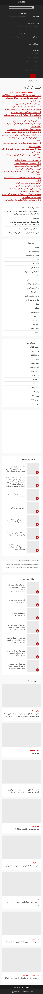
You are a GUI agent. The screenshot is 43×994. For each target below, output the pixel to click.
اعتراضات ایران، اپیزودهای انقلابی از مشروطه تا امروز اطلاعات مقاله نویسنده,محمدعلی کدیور (33, 588)
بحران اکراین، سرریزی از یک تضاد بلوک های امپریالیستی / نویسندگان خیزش (33, 547)
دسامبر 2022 (34, 347)
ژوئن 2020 (35, 375)
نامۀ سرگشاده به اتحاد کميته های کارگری (26, 106)
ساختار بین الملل (33, 57)
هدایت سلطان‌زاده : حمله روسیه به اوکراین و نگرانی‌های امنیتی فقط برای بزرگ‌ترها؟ (33, 469)
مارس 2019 (35, 400)
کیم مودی (36, 218)
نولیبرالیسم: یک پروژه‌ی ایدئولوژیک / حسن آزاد (21, 923)
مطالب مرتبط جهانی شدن (17, 37)
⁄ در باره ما (16, 987)
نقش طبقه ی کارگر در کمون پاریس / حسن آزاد (24, 233)
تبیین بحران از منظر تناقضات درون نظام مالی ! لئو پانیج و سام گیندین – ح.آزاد (33, 640)
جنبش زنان (35, 263)
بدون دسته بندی (34, 251)
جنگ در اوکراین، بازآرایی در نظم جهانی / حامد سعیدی (33, 521)
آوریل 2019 (35, 396)
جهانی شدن (35, 276)
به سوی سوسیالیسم (32, 255)
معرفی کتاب (35, 328)
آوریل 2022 (35, 351)
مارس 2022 (35, 355)
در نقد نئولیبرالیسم (33, 288)
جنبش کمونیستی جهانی (31, 272)
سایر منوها (36, 50)
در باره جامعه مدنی (33, 280)
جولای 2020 (35, 371)
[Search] (38, 76)
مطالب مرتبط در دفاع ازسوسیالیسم (27, 26)
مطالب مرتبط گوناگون (31, 70)
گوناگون (35, 65)
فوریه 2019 (35, 404)
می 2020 (36, 379)
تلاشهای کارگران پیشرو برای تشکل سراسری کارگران (22, 109)
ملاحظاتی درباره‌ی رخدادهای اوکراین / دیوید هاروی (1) (33, 534)
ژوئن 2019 (35, 392)
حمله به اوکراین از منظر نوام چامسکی (33, 495)
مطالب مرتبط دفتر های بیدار (17, 16)
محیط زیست (34, 53)
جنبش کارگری (35, 37)
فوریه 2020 (35, 383)
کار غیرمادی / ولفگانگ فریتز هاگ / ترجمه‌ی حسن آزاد (21, 884)
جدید (37, 259)
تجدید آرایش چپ (34, 44)
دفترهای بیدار (23, 13)
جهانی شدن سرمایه (20, 34)
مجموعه (36, 316)
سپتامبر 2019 (34, 388)
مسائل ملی (35, 324)
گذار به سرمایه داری (32, 300)
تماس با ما (25, 987)
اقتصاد (37, 247)
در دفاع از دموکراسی (32, 284)
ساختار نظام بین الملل (32, 296)
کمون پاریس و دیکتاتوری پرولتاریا (28, 229)
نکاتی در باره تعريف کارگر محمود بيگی (27, 120)
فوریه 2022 (35, 359)
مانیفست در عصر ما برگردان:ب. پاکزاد (33, 614)
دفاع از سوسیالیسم (33, 23)
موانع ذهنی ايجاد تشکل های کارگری (28, 103)
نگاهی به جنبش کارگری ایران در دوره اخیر (26, 112)
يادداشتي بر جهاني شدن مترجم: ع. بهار (33, 601)
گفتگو (37, 304)
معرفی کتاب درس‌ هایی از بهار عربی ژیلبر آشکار (21, 960)
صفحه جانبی (35, 16)
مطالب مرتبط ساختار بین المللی (28, 61)
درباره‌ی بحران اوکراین (33, 508)
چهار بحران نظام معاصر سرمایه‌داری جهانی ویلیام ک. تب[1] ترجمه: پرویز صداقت (33, 666)
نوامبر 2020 (35, 363)
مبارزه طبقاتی (34, 312)
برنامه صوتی (33, 76)
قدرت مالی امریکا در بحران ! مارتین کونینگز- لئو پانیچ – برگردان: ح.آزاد (33, 653)
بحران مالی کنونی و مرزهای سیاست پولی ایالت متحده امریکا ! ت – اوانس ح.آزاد (33, 627)
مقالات (37, 332)
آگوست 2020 (34, 367)
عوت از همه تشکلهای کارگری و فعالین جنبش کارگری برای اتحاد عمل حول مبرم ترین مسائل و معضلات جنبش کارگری (21, 98)
